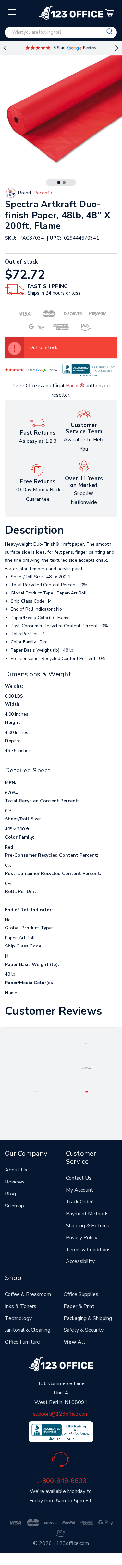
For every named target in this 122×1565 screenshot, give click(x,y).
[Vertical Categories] (12, 12)
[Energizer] (35, 1091)
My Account (79, 1190)
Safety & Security (84, 1330)
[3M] (86, 1091)
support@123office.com (61, 1414)
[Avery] (35, 1043)
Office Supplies (81, 1294)
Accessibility (80, 1261)
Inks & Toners (20, 1306)
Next (117, 48)
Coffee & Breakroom (28, 1294)
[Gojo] (35, 1115)
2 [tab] (64, 182)
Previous (5, 48)
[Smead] (35, 1067)
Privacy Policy (81, 1237)
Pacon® (75, 385)
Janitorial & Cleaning (27, 1330)
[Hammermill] (86, 1067)
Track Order (79, 1201)
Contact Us (79, 1178)
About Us (16, 1169)
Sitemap (14, 1205)
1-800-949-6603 (61, 1480)
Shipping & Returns (87, 1225)
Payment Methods (87, 1213)
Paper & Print (79, 1306)
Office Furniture (22, 1342)
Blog (10, 1193)
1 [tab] (58, 182)
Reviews (15, 1181)
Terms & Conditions (88, 1249)
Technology (18, 1318)
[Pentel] (86, 1043)
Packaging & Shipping (88, 1318)
